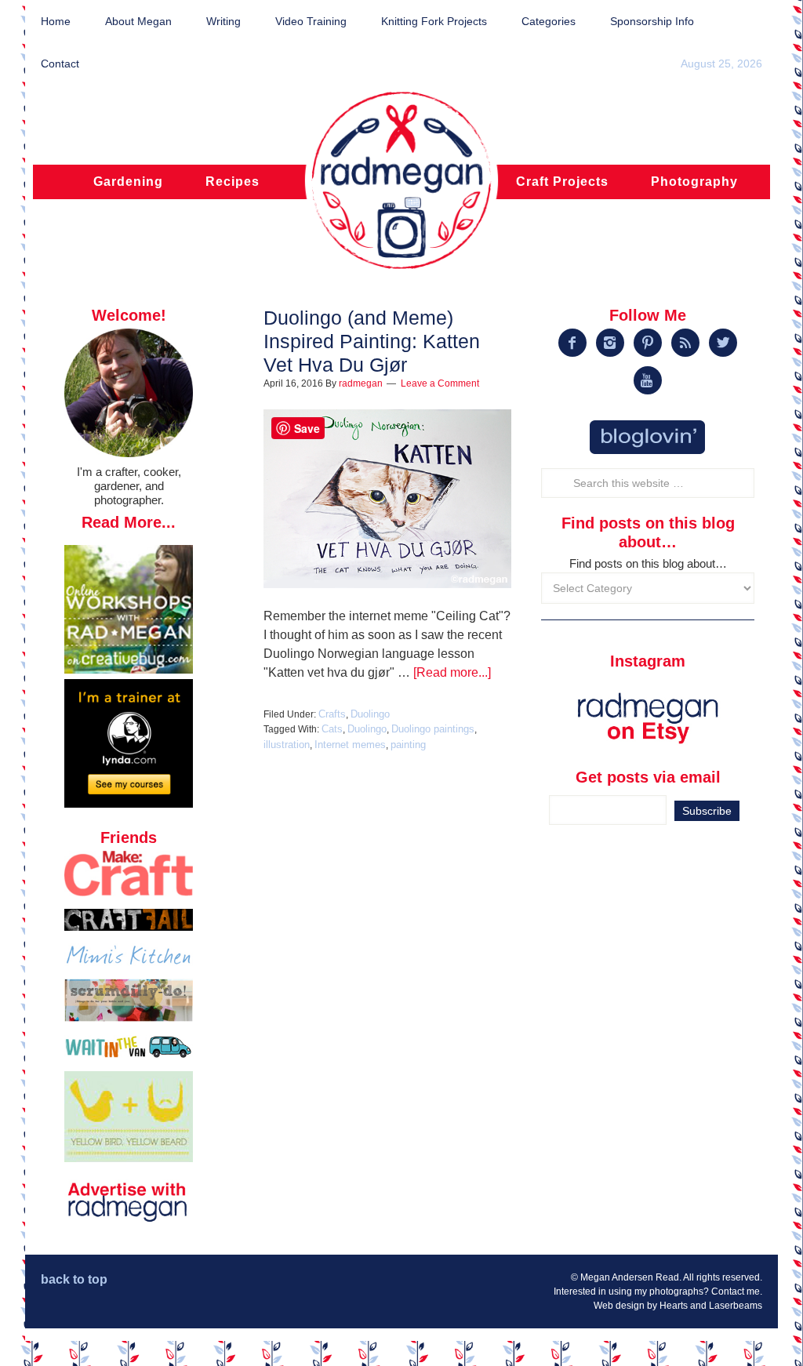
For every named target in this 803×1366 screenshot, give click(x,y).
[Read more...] (452, 672)
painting (408, 744)
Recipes (232, 181)
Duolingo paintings (432, 729)
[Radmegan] (401, 189)
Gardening (128, 181)
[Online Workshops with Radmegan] (128, 669)
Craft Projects (562, 181)
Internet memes (350, 744)
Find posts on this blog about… (648, 563)
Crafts (332, 714)
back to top (74, 1279)
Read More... (129, 522)
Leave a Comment (440, 383)
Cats (332, 729)
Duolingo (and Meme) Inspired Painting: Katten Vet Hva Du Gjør (371, 341)
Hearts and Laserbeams (710, 1305)
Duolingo (370, 714)
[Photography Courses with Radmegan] (128, 803)
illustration (286, 744)
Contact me (735, 1291)
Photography (694, 181)
